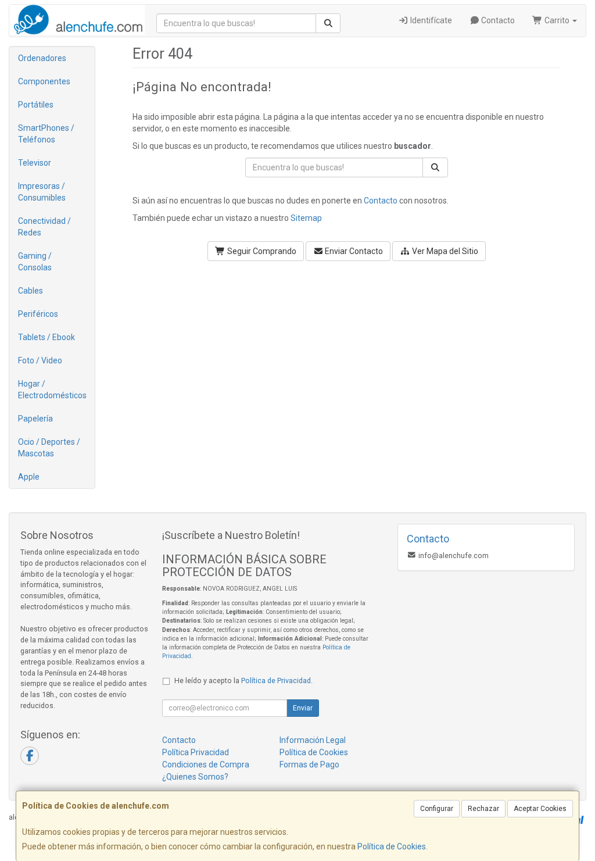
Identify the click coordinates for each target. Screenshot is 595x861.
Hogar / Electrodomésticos (52, 389)
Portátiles (35, 104)
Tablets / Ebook (46, 337)
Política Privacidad (195, 752)
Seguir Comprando (260, 251)
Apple (29, 476)
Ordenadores (42, 58)
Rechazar (483, 809)
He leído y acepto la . (243, 680)
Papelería (35, 418)
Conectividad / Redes (44, 226)
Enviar (303, 708)
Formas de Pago (309, 764)
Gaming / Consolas (35, 261)
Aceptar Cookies (540, 809)
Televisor (34, 162)
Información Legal (312, 740)
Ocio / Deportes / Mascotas (49, 447)
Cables (30, 290)
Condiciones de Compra (205, 764)
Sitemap (306, 218)
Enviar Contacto (353, 251)
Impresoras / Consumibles (42, 191)
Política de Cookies (391, 846)
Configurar (436, 809)
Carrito (557, 20)
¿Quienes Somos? (195, 776)
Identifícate (430, 20)
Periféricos (38, 314)
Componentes (44, 81)
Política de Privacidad (276, 680)
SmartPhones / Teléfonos (46, 133)
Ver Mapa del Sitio (444, 251)
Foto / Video (40, 360)
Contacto (497, 20)
